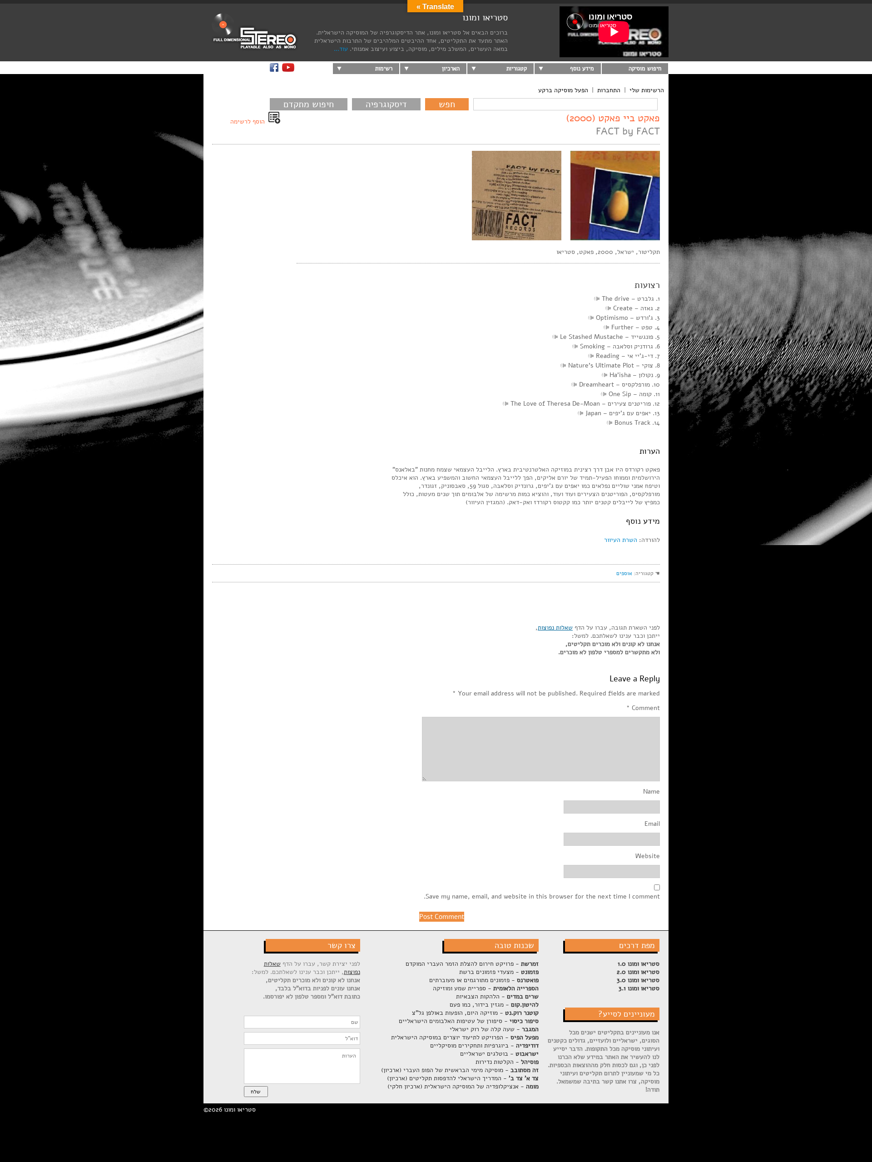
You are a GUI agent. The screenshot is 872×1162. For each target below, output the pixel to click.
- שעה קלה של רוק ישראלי (494, 1029)
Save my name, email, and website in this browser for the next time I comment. (542, 897)
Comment (643, 708)
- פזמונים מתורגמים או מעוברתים (484, 980)
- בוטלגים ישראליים (499, 1053)
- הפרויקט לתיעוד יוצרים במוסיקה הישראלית (465, 1037)
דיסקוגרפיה (386, 104)
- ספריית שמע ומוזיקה (486, 988)
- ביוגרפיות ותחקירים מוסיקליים (484, 1045)
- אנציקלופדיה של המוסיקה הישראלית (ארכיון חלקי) (463, 1086)
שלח (255, 1091)
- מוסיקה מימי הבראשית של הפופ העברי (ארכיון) (460, 1070)
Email (652, 824)
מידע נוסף (582, 69)
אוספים (624, 573)
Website (647, 856)
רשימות (383, 69)
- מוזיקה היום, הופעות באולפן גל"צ (475, 1012)
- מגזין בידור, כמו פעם (494, 1004)
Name (651, 792)
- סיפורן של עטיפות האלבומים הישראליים (469, 1021)
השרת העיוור (620, 540)
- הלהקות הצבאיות (497, 996)
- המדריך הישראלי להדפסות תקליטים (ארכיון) (463, 1078)
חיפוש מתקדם (308, 104)
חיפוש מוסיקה (645, 69)
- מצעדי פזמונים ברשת (499, 972)
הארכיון (451, 69)
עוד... (341, 49)
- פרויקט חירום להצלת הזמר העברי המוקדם (472, 963)
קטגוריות (516, 69)
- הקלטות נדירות (507, 1062)
